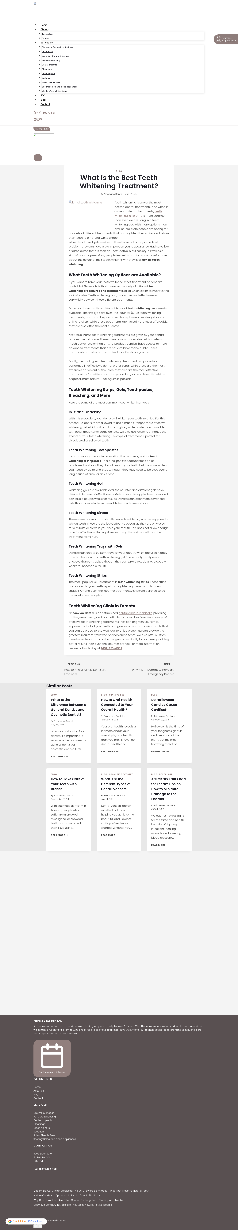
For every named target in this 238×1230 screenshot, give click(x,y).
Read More (59, 756)
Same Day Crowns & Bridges (55, 56)
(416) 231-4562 (111, 648)
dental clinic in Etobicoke (135, 613)
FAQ (42, 95)
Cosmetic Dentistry (121, 774)
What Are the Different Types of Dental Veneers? (116, 784)
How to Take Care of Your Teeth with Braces (68, 784)
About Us (38, 1090)
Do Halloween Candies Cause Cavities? (164, 704)
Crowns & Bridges (43, 1113)
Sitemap (61, 1220)
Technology (47, 34)
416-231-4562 (42, 129)
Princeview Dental (113, 194)
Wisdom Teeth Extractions (54, 91)
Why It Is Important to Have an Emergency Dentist (153, 669)
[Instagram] (37, 120)
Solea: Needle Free (51, 82)
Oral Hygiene (116, 694)
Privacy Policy (49, 1220)
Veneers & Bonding (51, 60)
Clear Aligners (48, 73)
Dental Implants (49, 65)
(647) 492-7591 (44, 113)
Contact (45, 104)
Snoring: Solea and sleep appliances (59, 87)
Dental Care (166, 774)
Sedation (46, 78)
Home (43, 25)
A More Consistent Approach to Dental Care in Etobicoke (66, 1195)
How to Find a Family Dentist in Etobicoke (85, 669)
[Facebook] (35, 120)
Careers (45, 38)
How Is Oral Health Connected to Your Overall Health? (117, 704)
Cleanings (47, 69)
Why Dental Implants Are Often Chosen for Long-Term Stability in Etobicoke (78, 1200)
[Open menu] (38, 157)
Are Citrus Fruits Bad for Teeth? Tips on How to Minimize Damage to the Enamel (168, 789)
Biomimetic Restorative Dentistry (57, 47)
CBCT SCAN (47, 51)
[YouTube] (40, 120)
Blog (43, 99)
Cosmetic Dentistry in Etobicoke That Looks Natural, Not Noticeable (72, 1204)
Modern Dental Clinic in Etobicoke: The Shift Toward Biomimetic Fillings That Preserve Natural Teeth (91, 1190)
